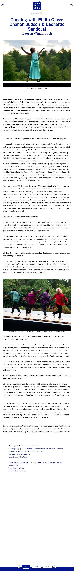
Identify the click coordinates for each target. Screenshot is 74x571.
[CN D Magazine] (37, 5)
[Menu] (55, 566)
